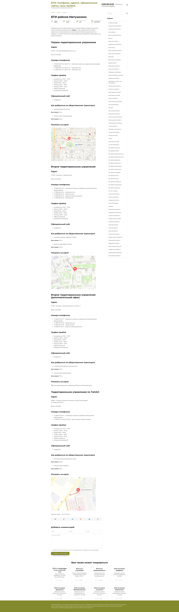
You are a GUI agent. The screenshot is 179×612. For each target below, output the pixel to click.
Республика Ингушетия (115, 166)
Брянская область (113, 41)
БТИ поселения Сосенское (99, 588)
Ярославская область (114, 255)
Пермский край (113, 135)
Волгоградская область (115, 50)
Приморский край (113, 141)
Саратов (110, 206)
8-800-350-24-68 (108, 4)
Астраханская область (114, 29)
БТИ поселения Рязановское (119, 588)
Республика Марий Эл (114, 181)
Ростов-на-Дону (112, 191)
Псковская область (113, 144)
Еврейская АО (112, 63)
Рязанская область (113, 197)
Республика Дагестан (114, 163)
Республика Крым (113, 178)
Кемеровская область (114, 86)
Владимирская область (115, 44)
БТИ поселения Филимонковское (80, 588)
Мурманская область (114, 114)
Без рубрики (112, 32)
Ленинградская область (115, 101)
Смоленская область (114, 215)
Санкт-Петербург (113, 203)
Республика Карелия (114, 172)
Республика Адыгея (114, 147)
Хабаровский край (113, 243)
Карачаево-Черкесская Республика (115, 82)
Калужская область (113, 78)
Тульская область (113, 231)
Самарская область (113, 200)
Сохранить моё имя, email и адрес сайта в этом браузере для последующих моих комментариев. (76, 550)
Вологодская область (114, 53)
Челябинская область (114, 249)
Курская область (113, 98)
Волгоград (111, 47)
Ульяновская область (114, 240)
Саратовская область (114, 209)
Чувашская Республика (115, 252)
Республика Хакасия (114, 188)
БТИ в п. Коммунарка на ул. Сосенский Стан (60, 570)
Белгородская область (114, 35)
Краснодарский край (114, 92)
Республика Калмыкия (114, 169)
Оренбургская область (114, 129)
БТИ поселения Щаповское (59, 588)
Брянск (110, 38)
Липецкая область (113, 104)
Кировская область (113, 89)
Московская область (114, 110)
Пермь (110, 138)
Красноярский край (114, 95)
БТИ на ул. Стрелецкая (79, 569)
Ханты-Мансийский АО (115, 246)
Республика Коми (113, 175)
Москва (110, 107)
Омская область (112, 126)
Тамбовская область (114, 221)
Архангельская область (114, 26)
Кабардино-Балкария (114, 72)
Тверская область (113, 224)
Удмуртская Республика (115, 237)
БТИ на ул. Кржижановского (99, 569)
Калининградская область (115, 75)
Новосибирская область (115, 123)
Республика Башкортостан (116, 154)
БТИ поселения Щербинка (119, 569)
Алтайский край (113, 23)
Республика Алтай (113, 150)
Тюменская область (113, 234)
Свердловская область (114, 212)
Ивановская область (114, 66)
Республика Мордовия (115, 184)
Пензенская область (114, 132)
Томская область (113, 228)
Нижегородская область (115, 117)
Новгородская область (114, 120)
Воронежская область (114, 59)
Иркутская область (113, 69)
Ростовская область (114, 194)
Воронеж (111, 56)
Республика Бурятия (114, 160)
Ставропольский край (114, 218)
